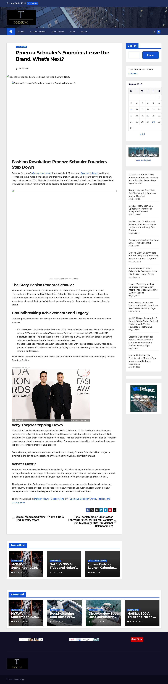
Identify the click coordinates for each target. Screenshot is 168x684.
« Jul (142, 134)
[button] (154, 31)
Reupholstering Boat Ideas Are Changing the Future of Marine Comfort (142, 193)
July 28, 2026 (59, 622)
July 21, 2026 (136, 622)
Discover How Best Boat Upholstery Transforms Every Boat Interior (140, 209)
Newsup (17, 679)
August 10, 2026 (22, 622)
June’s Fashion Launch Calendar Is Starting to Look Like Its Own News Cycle (142, 271)
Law (72, 31)
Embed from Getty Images (21, 368)
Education (57, 31)
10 (131, 109)
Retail (84, 31)
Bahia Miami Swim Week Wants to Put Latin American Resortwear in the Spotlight (143, 305)
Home (21, 31)
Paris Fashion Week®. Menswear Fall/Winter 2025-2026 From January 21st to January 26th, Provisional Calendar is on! (90, 521)
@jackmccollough (89, 173)
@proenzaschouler (41, 173)
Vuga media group (143, 160)
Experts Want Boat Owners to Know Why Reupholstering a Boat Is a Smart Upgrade (143, 255)
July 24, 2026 (97, 622)
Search (132, 45)
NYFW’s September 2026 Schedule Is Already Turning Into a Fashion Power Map (143, 177)
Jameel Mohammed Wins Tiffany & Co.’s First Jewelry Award (40, 518)
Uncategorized (57, 610)
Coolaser (132, 73)
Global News (38, 31)
